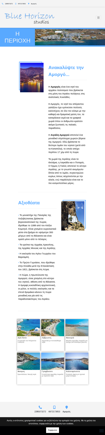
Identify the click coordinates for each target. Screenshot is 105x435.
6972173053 (22, 3)
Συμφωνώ (52, 430)
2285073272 (9, 3)
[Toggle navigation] (98, 18)
